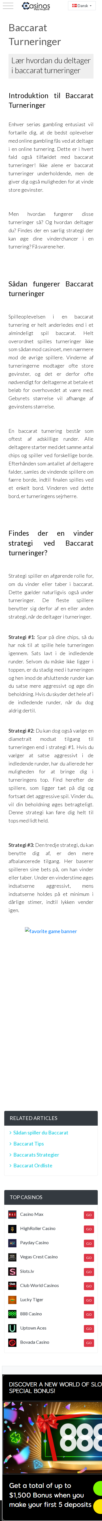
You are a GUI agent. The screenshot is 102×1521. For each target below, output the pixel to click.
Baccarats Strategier (36, 1154)
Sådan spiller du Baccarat (40, 1132)
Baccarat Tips (28, 1143)
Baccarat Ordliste (32, 1165)
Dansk (83, 5)
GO (89, 1215)
